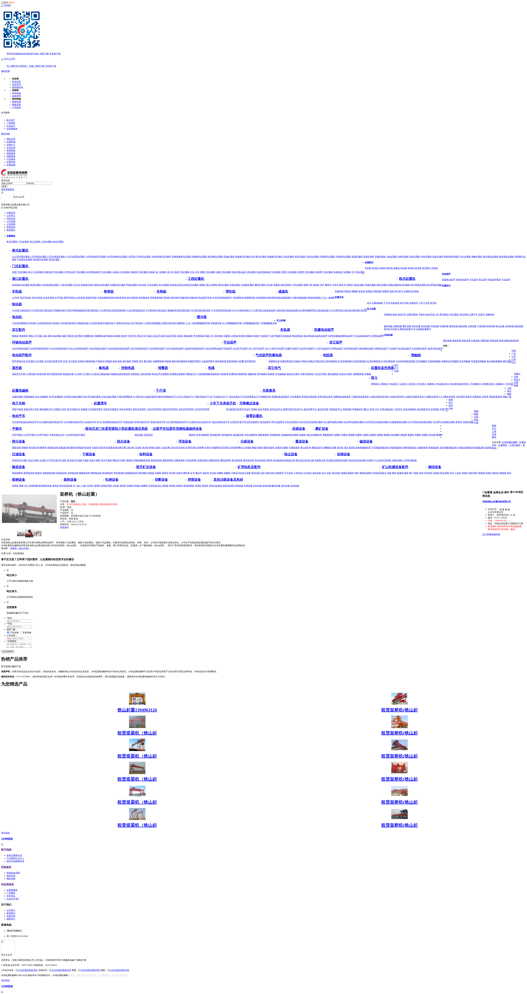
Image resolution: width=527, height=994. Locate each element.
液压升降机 (263, 409)
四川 (450, 402)
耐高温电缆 (220, 361)
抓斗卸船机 (164, 285)
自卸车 (179, 473)
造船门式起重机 (223, 272)
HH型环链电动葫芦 (39, 348)
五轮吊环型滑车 (186, 409)
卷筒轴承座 (143, 297)
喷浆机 (151, 473)
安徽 (516, 382)
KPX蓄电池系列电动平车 (51, 422)
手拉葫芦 (473, 280)
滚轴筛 (24, 447)
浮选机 (181, 447)
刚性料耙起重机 (451, 256)
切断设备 (484, 340)
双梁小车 (209, 336)
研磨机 (358, 435)
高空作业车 (244, 409)
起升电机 (30, 361)
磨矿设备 (407, 326)
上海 (494, 431)
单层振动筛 (52, 447)
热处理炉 (473, 473)
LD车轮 (15, 297)
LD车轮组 (80, 297)
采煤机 (295, 435)
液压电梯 (421, 409)
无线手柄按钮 (306, 374)
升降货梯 (347, 409)
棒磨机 (387, 435)
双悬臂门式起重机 (306, 272)
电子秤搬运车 (73, 409)
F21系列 (78, 374)
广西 (509, 397)
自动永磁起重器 (109, 397)
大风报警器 (202, 374)
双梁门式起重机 (182, 272)
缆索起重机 (370, 285)
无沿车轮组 (48, 297)
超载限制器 (158, 361)
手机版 (31, 29)
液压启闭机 (286, 285)
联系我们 (11, 230)
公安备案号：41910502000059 (112, 975)
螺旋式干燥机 (119, 460)
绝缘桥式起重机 (199, 256)
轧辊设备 (248, 486)
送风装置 (68, 486)
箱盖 (119, 361)
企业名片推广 (13, 899)
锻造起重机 (437, 256)
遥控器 (361, 291)
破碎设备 (388, 326)
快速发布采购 (13, 873)
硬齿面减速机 (314, 297)
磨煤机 (439, 435)
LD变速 (234, 336)
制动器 (403, 268)
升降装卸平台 (335, 409)
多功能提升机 (232, 409)
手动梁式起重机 (24, 259)
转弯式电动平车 (142, 422)
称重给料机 (214, 460)
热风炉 (488, 473)
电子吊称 (404, 303)
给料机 (269, 460)
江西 (509, 388)
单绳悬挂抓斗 (488, 384)
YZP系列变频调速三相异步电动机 (159, 323)
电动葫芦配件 (494, 280)
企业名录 (11, 147)
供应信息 (11, 218)
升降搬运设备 (390, 314)
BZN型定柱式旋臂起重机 (377, 422)
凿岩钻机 (255, 473)
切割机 (165, 486)
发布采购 (16, 93)
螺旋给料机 (144, 460)
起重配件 (369, 262)
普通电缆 (233, 374)
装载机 (227, 473)
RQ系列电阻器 (345, 361)
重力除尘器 (301, 460)
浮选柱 (207, 447)
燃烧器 (503, 473)
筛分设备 (416, 326)
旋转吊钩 (175, 297)
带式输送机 (119, 473)
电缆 (391, 291)
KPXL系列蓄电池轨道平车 (109, 422)
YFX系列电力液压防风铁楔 (112, 310)
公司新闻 (16, 107)
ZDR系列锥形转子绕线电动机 (74, 323)
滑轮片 (229, 297)
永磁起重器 (17, 397)
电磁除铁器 (365, 447)
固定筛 (102, 447)
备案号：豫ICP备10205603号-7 (83, 975)
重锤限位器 (100, 336)
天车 (197, 272)
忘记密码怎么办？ (15, 858)
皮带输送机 (73, 473)
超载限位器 (274, 361)
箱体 (115, 361)
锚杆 (357, 473)
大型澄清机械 (410, 460)
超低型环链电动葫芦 (194, 348)
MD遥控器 (41, 374)
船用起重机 (35, 285)
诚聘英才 (11, 919)
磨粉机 (318, 435)
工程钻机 (298, 473)
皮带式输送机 (386, 409)
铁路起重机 (393, 285)
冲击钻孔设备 (244, 473)
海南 (450, 400)
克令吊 (77, 285)
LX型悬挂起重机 (38, 256)
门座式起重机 (66, 285)
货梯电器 (489, 314)
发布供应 (16, 81)
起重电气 (446, 285)
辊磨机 (337, 435)
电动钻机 (377, 473)
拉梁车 (481, 314)
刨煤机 (302, 435)
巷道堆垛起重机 (506, 256)
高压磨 (432, 435)
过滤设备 (472, 326)
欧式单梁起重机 (418, 285)
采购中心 (11, 145)
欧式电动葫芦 (404, 348)
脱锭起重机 (414, 256)
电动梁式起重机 (40, 259)
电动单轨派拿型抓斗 (460, 384)
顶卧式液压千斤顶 (203, 397)
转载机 (220, 473)
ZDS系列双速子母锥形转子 (102, 323)
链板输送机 (130, 473)
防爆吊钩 (184, 297)
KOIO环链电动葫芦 (59, 348)
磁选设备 (463, 326)
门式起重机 (23, 242)
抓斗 (369, 303)
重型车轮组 (69, 297)
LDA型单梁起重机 (21, 256)
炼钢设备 (456, 340)
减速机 (396, 268)
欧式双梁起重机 (434, 285)
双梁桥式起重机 (327, 256)
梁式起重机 (54, 259)
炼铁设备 (466, 340)
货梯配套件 (88, 336)
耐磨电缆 (242, 374)
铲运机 (213, 473)
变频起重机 (380, 256)
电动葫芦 (446, 274)
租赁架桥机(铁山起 (399, 709)
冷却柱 (90, 486)
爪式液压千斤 (187, 397)
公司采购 (11, 221)
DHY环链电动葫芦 (175, 348)
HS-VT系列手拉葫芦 (275, 348)
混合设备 (257, 486)
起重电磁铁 (377, 303)
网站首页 (11, 139)
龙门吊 (170, 272)
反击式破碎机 (202, 435)
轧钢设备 (475, 340)
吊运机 (269, 285)
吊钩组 (382, 268)
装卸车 (206, 473)
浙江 (396, 365)
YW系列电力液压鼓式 (156, 310)
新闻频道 (11, 150)
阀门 (411, 473)
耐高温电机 (232, 361)
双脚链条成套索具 (280, 397)
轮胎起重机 (234, 285)
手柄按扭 (100, 361)
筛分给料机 (260, 460)
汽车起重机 (297, 285)
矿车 (192, 473)
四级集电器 (115, 374)
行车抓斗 (509, 384)
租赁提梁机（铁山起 (137, 732)
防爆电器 (339, 291)
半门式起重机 (358, 272)
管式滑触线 (421, 361)
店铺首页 (11, 213)
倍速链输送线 (48, 473)
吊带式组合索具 (325, 397)
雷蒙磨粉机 (327, 435)
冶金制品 (218, 486)
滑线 (413, 361)
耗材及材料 (228, 486)
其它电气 (398, 291)
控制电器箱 (90, 361)
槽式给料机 (225, 460)
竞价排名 (11, 896)
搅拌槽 (200, 447)
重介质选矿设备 (352, 447)
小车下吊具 (424, 303)
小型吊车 (398, 409)
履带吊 (328, 285)
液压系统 (464, 314)
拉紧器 (226, 336)
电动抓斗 (394, 384)
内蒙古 (517, 374)
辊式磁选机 (479, 447)
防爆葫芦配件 (194, 361)
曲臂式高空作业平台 (293, 409)
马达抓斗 (403, 384)
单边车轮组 (37, 297)
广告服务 (11, 123)
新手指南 (6, 849)
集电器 (369, 291)
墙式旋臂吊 (265, 422)
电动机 (411, 268)
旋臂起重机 (412, 314)
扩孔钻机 (288, 473)
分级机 (292, 447)
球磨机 (418, 435)
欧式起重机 (58, 242)
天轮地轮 (218, 336)
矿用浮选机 (191, 447)
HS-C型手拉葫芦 (257, 348)
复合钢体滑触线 (494, 361)
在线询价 (64, 527)
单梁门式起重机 (19, 272)
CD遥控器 (31, 374)
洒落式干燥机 (132, 460)
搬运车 (198, 473)
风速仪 (150, 336)
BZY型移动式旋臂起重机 (420, 422)
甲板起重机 (131, 285)
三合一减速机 (328, 297)
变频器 (368, 374)
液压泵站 (148, 435)
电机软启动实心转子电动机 (129, 323)
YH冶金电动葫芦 (362, 336)
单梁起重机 (368, 256)
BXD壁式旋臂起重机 (354, 422)
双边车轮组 (25, 297)
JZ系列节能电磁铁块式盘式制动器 (82, 310)
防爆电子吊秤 (87, 409)
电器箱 (271, 374)
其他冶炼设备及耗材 (509, 340)
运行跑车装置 (51, 361)
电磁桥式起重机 (275, 256)
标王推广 (11, 120)
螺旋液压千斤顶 (173, 397)
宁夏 (476, 423)
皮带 (421, 473)
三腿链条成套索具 (360, 397)
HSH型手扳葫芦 (307, 348)
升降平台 (444, 409)
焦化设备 (285, 486)
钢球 (394, 473)
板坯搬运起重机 (215, 256)
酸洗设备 (276, 486)
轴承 (406, 473)
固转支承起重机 (102, 285)
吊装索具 (395, 303)
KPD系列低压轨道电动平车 (25, 422)
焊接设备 (494, 340)
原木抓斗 (412, 384)
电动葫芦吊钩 (205, 297)
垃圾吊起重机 (312, 256)
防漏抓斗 (500, 384)
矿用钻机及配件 (405, 329)
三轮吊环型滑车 (154, 409)
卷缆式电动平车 (158, 422)
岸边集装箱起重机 (50, 285)
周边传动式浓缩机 (357, 460)
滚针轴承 (126, 361)
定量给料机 (179, 460)
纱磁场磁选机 (395, 447)
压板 (45, 336)
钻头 (324, 473)
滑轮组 (389, 268)
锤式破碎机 (226, 435)
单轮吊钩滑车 (125, 409)
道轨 (50, 336)
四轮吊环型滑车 (170, 409)
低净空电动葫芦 (435, 348)
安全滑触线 (464, 361)
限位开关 (141, 336)
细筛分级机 (269, 447)
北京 (494, 428)
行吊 (192, 272)
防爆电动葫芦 (448, 280)
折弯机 (108, 486)
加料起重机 (403, 256)
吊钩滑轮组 (238, 297)
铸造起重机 (300, 256)
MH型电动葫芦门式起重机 (99, 272)
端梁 (64, 336)
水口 (26, 486)
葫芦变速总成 (18, 361)
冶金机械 (388, 335)
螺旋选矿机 (317, 447)
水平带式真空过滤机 (56, 460)
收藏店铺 (495, 534)
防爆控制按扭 (286, 361)
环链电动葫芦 (462, 280)
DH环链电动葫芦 (157, 348)
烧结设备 (447, 340)
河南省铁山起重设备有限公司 (496, 501)
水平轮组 (59, 297)
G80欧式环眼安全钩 (414, 397)
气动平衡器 (274, 336)
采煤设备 (397, 326)
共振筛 (95, 447)
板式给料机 (156, 460)
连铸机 (15, 486)
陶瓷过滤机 (154, 447)
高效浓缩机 (342, 460)
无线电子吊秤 (59, 409)
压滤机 (138, 447)
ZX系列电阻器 (330, 361)
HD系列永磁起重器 (73, 397)
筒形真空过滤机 (19, 460)
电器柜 (117, 336)
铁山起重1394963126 (137, 709)
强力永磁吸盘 (41, 397)
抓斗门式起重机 (35, 272)
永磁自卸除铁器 (465, 447)
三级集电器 (104, 374)
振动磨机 (395, 435)
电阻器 (347, 291)
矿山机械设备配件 (422, 329)
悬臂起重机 (468, 422)
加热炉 (465, 473)
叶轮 (426, 473)
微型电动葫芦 (381, 348)
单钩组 (159, 297)
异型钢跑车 (262, 374)
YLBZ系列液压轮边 (135, 310)
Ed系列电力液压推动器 (287, 310)
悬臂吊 (459, 422)
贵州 (450, 405)
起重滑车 (413, 303)
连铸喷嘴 (33, 486)
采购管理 (16, 96)
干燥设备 (481, 326)
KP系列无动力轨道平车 (200, 422)
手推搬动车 (357, 409)
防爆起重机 (229, 256)
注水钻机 (307, 473)
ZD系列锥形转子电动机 (48, 323)
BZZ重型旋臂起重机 (333, 422)
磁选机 (488, 447)
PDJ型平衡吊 (42, 435)
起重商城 (11, 142)
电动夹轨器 (297, 336)
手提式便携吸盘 (124, 397)
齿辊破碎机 (286, 435)
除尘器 (310, 460)
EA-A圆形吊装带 (447, 397)
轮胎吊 (349, 285)
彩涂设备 (294, 486)
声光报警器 (163, 374)
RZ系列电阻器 (373, 361)
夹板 (40, 336)
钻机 (329, 473)
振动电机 (57, 336)
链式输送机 (107, 473)
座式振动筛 (34, 447)
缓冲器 (418, 268)
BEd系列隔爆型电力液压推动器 (313, 310)
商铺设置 (16, 102)
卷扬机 (276, 285)
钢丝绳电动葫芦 (366, 348)
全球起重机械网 (509, 442)
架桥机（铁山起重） (20, 548)
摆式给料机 (248, 460)
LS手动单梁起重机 (56, 256)
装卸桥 (151, 272)
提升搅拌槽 (234, 447)
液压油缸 (139, 435)
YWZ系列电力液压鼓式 (42, 310)
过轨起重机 (288, 256)
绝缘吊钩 (193, 297)
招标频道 (11, 153)
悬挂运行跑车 (345, 374)
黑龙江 (517, 379)
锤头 (384, 473)
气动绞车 (264, 336)
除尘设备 (500, 326)
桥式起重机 (12, 242)
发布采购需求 (7, 189)
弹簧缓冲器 (216, 323)
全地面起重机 (247, 285)
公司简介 (11, 215)
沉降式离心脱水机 (125, 447)
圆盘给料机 (167, 460)
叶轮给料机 (191, 460)
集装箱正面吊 (87, 285)
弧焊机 (205, 486)
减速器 (400, 473)
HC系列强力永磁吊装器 (144, 397)
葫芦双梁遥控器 (54, 374)
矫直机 (137, 486)
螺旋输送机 (84, 473)
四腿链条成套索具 (342, 397)
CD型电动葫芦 (336, 348)
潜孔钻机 (336, 473)
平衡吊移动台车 (57, 435)
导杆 (141, 361)
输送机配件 (17, 473)
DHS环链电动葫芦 (98, 348)
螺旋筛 (80, 447)
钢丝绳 (168, 361)
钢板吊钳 (266, 397)
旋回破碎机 (238, 435)
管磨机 (344, 435)
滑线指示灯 (191, 374)
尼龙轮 (100, 297)
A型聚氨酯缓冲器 (250, 323)
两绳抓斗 (375, 384)
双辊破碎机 (275, 435)
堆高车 (165, 473)
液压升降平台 (310, 409)
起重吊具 (339, 297)
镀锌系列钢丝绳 (179, 361)
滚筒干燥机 (94, 460)
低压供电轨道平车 (220, 422)
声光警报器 (198, 336)
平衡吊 (421, 314)
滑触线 (354, 291)
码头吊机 (142, 285)
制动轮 (242, 336)
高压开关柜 (159, 336)
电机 (416, 473)
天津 (494, 434)
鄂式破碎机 (215, 435)
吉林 (516, 377)
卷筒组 (375, 268)
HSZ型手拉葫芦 (240, 348)
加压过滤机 (33, 460)
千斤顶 (386, 303)
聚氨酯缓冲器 (203, 323)
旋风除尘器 (289, 460)
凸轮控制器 (145, 374)
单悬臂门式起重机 (324, 272)
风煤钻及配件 (347, 473)
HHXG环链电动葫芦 (79, 348)
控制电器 (377, 291)
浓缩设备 (509, 326)
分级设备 (444, 326)
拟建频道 (11, 156)
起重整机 (11, 236)
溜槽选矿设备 (330, 447)
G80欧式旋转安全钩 (379, 397)
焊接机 (191, 486)
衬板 (389, 473)
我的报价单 (17, 87)
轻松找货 (11, 876)
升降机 (254, 409)
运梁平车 (473, 314)
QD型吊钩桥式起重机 (117, 256)
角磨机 (425, 435)
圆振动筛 (16, 447)
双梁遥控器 (68, 374)
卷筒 (60, 361)
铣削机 (179, 486)
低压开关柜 (170, 336)
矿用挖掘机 (141, 473)
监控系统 (78, 336)
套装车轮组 (91, 297)
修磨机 (144, 486)
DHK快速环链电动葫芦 (118, 348)
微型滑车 (98, 409)
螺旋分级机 (257, 447)
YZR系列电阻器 (403, 361)
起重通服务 (12, 129)
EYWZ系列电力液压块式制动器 (344, 310)
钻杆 (263, 473)
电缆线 (109, 336)
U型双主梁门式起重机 (75, 272)
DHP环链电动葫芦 (21, 348)
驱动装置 (188, 336)
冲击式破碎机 (251, 435)
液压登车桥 (322, 409)
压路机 (158, 473)
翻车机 (186, 473)
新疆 (494, 425)
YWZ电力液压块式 (21, 310)
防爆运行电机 (300, 361)
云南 (450, 408)
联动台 (155, 374)
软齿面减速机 (284, 297)
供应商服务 (7, 884)
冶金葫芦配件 (208, 361)
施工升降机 (211, 285)
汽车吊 (335, 285)
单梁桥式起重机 (343, 256)
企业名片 (11, 126)
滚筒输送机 (61, 473)
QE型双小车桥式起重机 (139, 256)
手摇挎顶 (160, 397)
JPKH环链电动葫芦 (214, 348)
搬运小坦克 (368, 409)
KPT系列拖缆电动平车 (177, 422)
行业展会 (11, 159)
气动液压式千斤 (220, 397)
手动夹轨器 (285, 336)
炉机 (430, 473)
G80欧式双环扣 (396, 397)
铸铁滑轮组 (272, 297)
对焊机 (198, 486)
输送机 (38, 473)
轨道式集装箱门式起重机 (244, 272)
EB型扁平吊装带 (464, 397)
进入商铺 (486, 534)
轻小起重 (371, 309)
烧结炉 (495, 473)
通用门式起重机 (207, 272)
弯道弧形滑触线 (478, 361)
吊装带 (485, 397)
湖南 (509, 394)
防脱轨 (256, 336)
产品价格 (14, 632)
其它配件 (426, 268)
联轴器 (249, 336)
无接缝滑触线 (434, 361)
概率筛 (43, 447)
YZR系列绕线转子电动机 (24, 323)
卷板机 (130, 486)
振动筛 (88, 447)
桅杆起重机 (382, 285)
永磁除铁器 (422, 447)
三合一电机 (191, 323)
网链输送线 (96, 473)
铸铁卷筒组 (120, 297)
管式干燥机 (106, 460)
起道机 (180, 336)
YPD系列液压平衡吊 (75, 435)
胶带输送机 (29, 473)
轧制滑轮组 (261, 297)
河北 (513, 362)
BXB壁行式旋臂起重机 (444, 422)
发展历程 (11, 916)
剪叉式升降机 (432, 409)
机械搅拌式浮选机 (220, 447)
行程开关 (132, 336)
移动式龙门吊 (432, 314)
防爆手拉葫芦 (292, 348)
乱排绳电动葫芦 (419, 348)
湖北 (509, 391)
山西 (396, 371)
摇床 (297, 447)
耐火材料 (444, 473)
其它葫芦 (483, 280)
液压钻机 (316, 473)
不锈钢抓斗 (475, 384)
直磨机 (410, 435)
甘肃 (476, 417)
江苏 (513, 356)
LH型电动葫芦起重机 (96, 256)
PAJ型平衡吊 (29, 435)
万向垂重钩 (295, 397)
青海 (476, 420)
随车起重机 (223, 285)
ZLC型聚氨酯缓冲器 (232, 323)
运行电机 (39, 361)
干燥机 (85, 460)
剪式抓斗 (422, 384)
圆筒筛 (73, 447)
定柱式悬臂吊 (291, 422)
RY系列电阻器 (388, 361)
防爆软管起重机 (118, 285)
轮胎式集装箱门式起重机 (269, 272)
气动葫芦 (506, 280)
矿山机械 (281, 320)
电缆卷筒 (23, 336)
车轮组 (368, 268)
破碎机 (192, 435)
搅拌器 (55, 486)
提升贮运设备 (390, 329)
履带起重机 (260, 285)
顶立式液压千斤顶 (237, 397)
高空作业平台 (276, 409)
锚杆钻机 (270, 473)
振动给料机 (278, 460)
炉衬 (452, 473)
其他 (509, 473)
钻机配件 (279, 473)
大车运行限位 (320, 374)
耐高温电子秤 (46, 409)
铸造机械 (266, 486)
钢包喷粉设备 (45, 486)
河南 (513, 351)
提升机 (433, 303)
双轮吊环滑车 (139, 409)
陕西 (476, 414)
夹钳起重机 (426, 256)
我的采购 (11, 878)
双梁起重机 (357, 256)
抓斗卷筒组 (132, 297)
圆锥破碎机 (263, 435)
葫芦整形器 (250, 361)
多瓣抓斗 (431, 384)
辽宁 (396, 368)
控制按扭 (125, 374)
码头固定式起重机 (21, 285)
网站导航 (5, 134)
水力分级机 (245, 447)
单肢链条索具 (495, 397)
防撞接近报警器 (177, 374)
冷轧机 (116, 486)
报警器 (385, 291)
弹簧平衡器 (17, 409)
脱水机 (145, 447)
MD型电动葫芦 (351, 348)
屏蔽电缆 (252, 374)
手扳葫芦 (227, 348)
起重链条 (476, 397)
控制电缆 (135, 374)
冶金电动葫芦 (320, 336)
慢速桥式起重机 (243, 256)
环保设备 (238, 486)
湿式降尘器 (331, 460)
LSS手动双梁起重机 (75, 256)
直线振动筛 (64, 447)
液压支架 (310, 435)
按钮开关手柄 (18, 374)
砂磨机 (373, 435)
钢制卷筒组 (109, 297)
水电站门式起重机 (121, 272)
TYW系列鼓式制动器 (221, 310)
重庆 (494, 437)
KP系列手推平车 (238, 422)
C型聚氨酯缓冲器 (268, 323)
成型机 (123, 486)
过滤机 (43, 460)
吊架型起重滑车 (111, 409)
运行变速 (72, 361)
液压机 (158, 486)
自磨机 (365, 435)
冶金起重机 (391, 256)
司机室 (70, 336)
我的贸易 (5, 71)
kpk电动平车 (90, 422)
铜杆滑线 (507, 361)
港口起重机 (35, 242)
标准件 (124, 336)
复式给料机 (237, 460)
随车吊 (342, 285)
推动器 (363, 310)
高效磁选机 (433, 447)
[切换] (11, 2)
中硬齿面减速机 (299, 297)
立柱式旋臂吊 (252, 422)
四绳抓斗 (384, 384)
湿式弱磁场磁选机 (448, 447)
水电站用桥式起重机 (161, 256)
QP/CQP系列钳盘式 (241, 310)
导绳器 (135, 361)
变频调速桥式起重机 (181, 256)
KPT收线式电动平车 (74, 422)
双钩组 (167, 297)
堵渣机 (97, 486)
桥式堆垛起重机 (490, 256)
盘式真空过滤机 (74, 460)
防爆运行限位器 (315, 361)
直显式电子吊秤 (31, 409)
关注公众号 (29, 62)
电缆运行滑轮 (293, 374)
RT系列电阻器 (359, 361)
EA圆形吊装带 (431, 397)
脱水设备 (425, 326)
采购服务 (6, 867)
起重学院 (11, 162)
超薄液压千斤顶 (254, 397)
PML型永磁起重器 (92, 397)
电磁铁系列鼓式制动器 (179, 310)
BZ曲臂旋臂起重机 (398, 422)
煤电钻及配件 (366, 473)
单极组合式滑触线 (450, 361)
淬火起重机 (465, 256)
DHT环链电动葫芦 (139, 348)
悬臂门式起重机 (289, 272)
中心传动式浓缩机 (382, 460)
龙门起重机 (161, 272)
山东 (513, 359)
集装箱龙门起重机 (342, 272)
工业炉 (458, 473)
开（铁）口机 (79, 486)
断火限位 (148, 361)
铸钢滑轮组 (249, 297)
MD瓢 (241, 361)
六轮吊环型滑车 (202, 409)
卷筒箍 (153, 297)
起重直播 (11, 165)
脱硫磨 (403, 435)
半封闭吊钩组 (219, 297)
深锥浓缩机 (397, 460)
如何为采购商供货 (15, 861)
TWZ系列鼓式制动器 (200, 310)
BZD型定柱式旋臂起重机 (311, 422)
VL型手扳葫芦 (322, 348)
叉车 (377, 409)
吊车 (322, 285)
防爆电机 (180, 323)
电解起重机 (476, 256)
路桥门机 (308, 285)
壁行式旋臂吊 (277, 422)
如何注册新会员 (14, 855)
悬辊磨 (351, 435)
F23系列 (86, 374)
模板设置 (16, 104)
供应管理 (16, 84)
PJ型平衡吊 (17, 435)
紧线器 (15, 336)
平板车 (234, 473)
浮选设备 (435, 326)
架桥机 (202, 285)
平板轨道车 (128, 422)
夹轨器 (434, 268)
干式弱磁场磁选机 (380, 447)
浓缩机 (370, 460)
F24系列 (95, 374)
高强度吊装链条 (309, 397)
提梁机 (316, 285)
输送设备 (519, 326)
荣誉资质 (11, 227)
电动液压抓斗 (443, 384)
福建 (516, 385)
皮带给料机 (202, 460)
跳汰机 (340, 447)
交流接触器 (280, 374)
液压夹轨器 (308, 336)
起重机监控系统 (411, 291)
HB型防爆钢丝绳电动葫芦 (340, 336)
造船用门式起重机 (139, 272)
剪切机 (172, 486)
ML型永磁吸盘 (56, 397)
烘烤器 (481, 473)
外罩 (65, 361)
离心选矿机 (305, 447)
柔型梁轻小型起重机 (449, 314)
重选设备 (453, 326)
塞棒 (21, 486)
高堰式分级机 (281, 447)
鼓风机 (436, 473)
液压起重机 (359, 285)
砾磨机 (380, 435)
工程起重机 (46, 242)
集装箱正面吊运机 (179, 285)
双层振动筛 (111, 447)
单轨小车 (33, 336)
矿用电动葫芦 (377, 336)
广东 (513, 353)
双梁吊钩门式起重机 (54, 272)
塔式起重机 (193, 285)
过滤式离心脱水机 (169, 447)
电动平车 (402, 314)
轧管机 (151, 486)
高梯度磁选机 (409, 447)
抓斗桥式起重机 (259, 256)
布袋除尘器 (320, 460)
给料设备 (491, 326)
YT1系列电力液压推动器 (263, 310)
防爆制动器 (59, 310)
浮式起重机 (152, 285)
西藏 (476, 411)
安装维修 (27, 632)
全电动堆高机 (409, 409)
